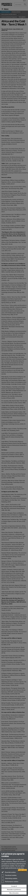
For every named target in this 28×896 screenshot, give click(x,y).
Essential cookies (10, 872)
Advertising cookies (11, 878)
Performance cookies (11, 882)
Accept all (14, 886)
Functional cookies (11, 875)
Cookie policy (22, 870)
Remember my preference (14, 889)
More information (14, 893)
